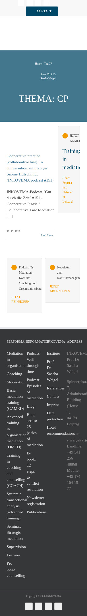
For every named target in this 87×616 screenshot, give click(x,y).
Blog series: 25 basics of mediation (32, 429)
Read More (47, 235)
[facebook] (30, 3)
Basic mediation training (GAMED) (12, 399)
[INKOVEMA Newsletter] (69, 169)
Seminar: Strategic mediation (12, 532)
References (52, 388)
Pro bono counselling (12, 569)
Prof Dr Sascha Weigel (52, 370)
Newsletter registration (32, 500)
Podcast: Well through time (32, 362)
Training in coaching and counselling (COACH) (12, 470)
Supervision (12, 547)
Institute (52, 353)
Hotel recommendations (52, 430)
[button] (42, 11)
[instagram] (38, 3)
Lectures (12, 555)
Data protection (52, 416)
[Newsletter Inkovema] (62, 280)
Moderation (12, 382)
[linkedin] (21, 3)
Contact (52, 396)
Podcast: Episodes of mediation (32, 389)
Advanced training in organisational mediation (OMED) (12, 432)
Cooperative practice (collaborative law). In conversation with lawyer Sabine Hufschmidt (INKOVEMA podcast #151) (30, 168)
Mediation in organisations (12, 359)
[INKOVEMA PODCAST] (24, 285)
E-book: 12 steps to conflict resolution (32, 471)
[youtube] (47, 3)
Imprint (52, 404)
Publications (32, 512)
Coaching (12, 374)
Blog (31, 406)
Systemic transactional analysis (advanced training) (12, 506)
